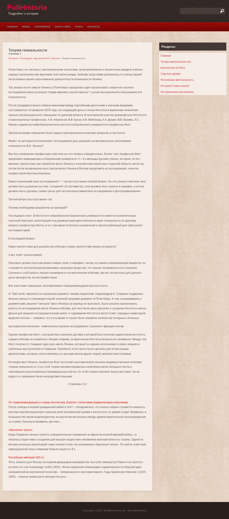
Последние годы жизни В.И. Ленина (39, 58)
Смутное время (170, 73)
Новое (26, 27)
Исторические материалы (177, 92)
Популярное (43, 27)
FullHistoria (27, 7)
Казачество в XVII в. (173, 67)
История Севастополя (175, 86)
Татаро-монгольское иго (176, 61)
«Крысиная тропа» (20, 429)
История (12, 58)
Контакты (93, 27)
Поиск (79, 27)
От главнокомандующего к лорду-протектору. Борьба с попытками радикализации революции (68, 402)
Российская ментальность (177, 79)
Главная (12, 27)
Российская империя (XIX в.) (26, 457)
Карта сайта (63, 27)
